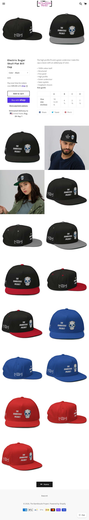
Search (44, 496)
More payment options (18, 106)
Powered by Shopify (58, 504)
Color (11, 73)
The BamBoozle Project (39, 504)
